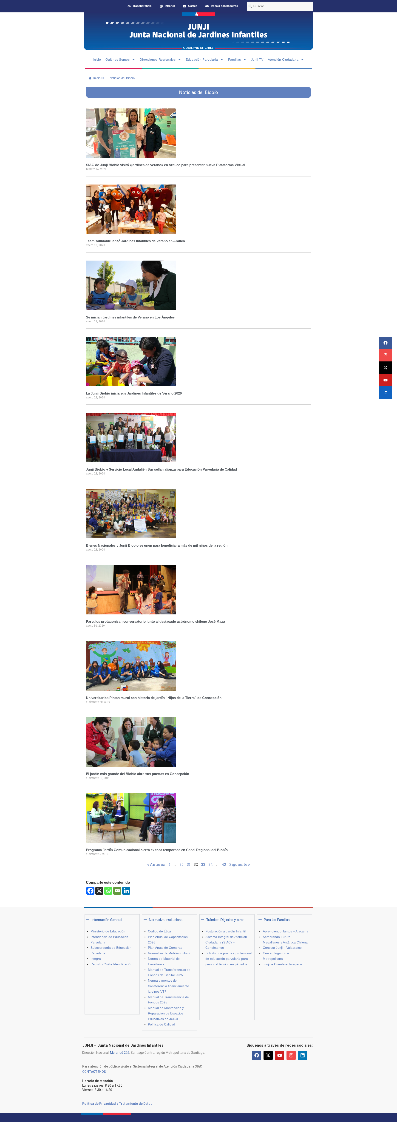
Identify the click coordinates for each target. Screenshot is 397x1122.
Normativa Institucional (166, 920)
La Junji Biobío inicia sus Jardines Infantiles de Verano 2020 (134, 393)
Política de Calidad (161, 1024)
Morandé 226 (119, 1052)
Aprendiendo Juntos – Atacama (285, 931)
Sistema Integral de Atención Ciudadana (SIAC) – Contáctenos (226, 942)
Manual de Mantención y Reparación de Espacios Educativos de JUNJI (166, 1013)
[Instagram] (385, 355)
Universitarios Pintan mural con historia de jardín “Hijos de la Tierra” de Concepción (153, 698)
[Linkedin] (385, 392)
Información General (106, 920)
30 (181, 864)
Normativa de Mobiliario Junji (169, 953)
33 (203, 864)
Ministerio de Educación (108, 931)
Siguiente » (239, 864)
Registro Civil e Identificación (111, 964)
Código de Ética (159, 931)
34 (210, 864)
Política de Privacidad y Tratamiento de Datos (117, 1103)
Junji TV (257, 59)
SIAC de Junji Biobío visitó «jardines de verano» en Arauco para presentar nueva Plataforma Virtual (165, 165)
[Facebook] (385, 343)
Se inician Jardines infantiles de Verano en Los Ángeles (130, 317)
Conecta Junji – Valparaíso (282, 947)
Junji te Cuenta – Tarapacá (282, 964)
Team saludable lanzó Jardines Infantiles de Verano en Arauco (135, 241)
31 (188, 864)
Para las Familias (277, 920)
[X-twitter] (385, 367)
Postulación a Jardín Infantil (225, 931)
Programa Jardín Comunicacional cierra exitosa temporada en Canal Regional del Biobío (157, 850)
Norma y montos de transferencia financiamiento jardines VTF (168, 986)
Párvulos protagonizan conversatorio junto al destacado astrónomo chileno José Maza (155, 621)
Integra (96, 958)
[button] (112, 920)
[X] (99, 891)
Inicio (97, 59)
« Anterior (156, 864)
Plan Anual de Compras (165, 947)
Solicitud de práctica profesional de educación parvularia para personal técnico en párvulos (228, 958)
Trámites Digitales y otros (225, 920)
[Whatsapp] (108, 891)
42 (224, 864)
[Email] (117, 891)
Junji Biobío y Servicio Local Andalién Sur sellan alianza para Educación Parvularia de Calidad (161, 469)
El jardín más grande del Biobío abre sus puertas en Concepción (137, 774)
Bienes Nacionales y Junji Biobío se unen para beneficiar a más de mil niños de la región (156, 545)
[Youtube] (385, 380)
